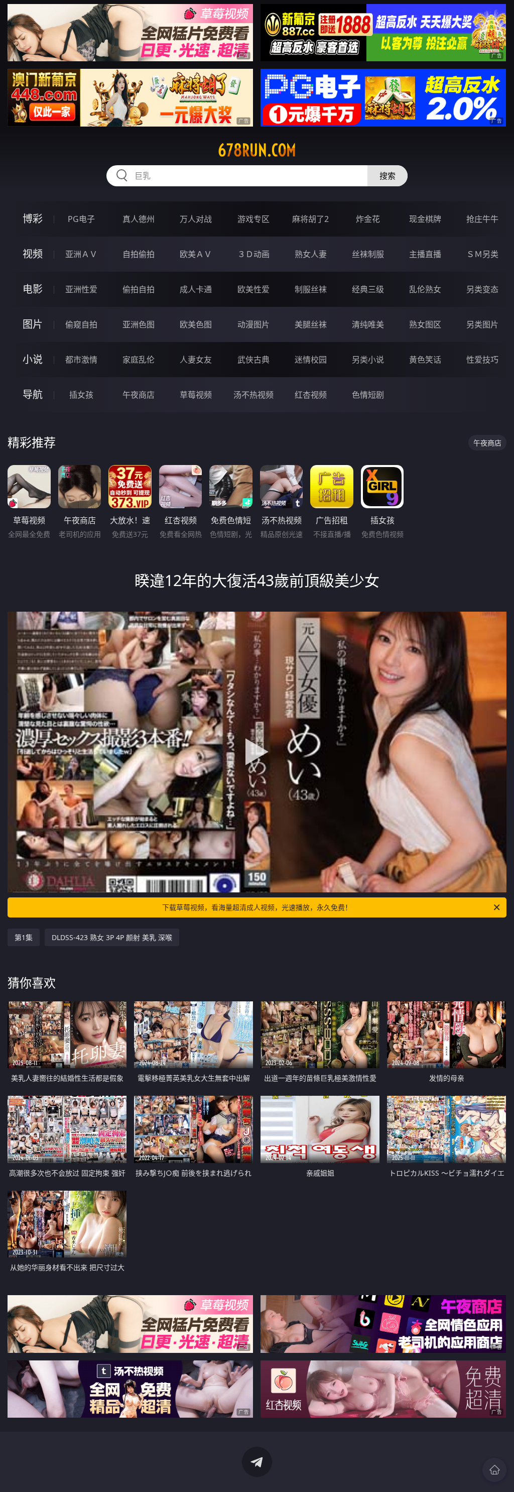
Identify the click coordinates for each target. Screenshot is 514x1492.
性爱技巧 (482, 359)
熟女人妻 (311, 254)
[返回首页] (494, 1470)
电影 (33, 289)
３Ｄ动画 (253, 254)
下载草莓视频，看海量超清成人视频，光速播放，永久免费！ (257, 907)
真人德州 (138, 218)
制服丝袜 (311, 289)
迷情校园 (311, 359)
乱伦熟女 (425, 289)
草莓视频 (196, 394)
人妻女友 (196, 359)
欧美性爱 (253, 289)
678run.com (257, 150)
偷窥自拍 (81, 324)
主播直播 (425, 254)
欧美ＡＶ (196, 254)
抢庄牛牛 (482, 218)
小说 (33, 359)
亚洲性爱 (81, 289)
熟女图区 (425, 324)
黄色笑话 (425, 359)
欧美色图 (196, 324)
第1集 (24, 937)
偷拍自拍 (138, 289)
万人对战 (196, 218)
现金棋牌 (425, 218)
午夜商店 (138, 394)
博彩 (33, 218)
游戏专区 (253, 218)
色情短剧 (368, 394)
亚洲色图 (138, 324)
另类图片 (482, 324)
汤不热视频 (253, 394)
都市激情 (81, 359)
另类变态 (482, 289)
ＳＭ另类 (482, 254)
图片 (33, 324)
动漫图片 (253, 324)
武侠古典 (253, 359)
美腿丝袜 (311, 324)
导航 (33, 394)
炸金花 (368, 218)
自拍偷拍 (138, 254)
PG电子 (81, 218)
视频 (33, 254)
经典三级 (368, 289)
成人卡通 (196, 289)
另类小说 (368, 359)
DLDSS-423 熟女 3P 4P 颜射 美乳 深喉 (112, 937)
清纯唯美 (368, 324)
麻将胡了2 (310, 218)
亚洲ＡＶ (81, 254)
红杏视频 (311, 394)
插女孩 (81, 394)
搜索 (387, 175)
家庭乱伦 (138, 359)
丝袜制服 (368, 254)
